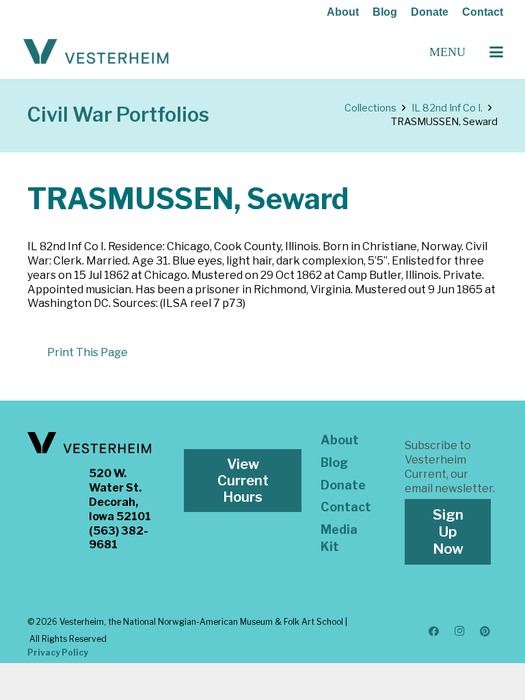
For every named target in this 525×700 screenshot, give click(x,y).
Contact (482, 12)
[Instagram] (459, 632)
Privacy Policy (57, 652)
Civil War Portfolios (118, 114)
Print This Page (87, 352)
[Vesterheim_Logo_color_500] (96, 52)
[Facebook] (434, 632)
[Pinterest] (485, 632)
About (343, 12)
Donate (429, 12)
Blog (385, 12)
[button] (496, 52)
